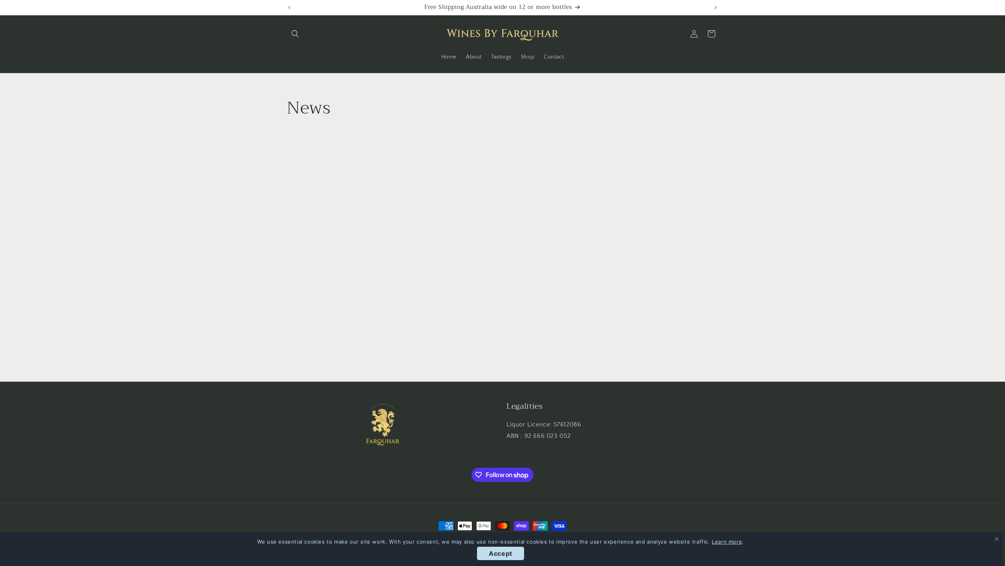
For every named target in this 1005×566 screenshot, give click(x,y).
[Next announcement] (715, 7)
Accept (500, 553)
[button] (295, 33)
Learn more (727, 541)
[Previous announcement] (289, 7)
